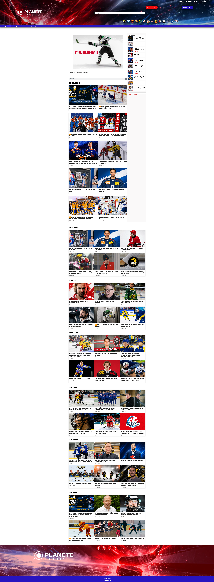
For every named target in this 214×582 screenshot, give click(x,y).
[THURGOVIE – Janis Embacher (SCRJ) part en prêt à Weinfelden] (132, 291)
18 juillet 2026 (98, 463)
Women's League (29, 26)
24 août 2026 (72, 137)
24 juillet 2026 (124, 516)
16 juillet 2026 (72, 485)
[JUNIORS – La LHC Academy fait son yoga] (106, 528)
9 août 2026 (72, 463)
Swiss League (22, 26)
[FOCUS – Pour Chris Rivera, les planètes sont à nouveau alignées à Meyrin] (132, 473)
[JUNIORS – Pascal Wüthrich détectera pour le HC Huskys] (132, 528)
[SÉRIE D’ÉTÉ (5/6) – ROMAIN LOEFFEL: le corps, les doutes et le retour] (81, 261)
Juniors (50, 26)
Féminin (55, 26)
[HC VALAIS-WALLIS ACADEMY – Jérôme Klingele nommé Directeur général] (106, 503)
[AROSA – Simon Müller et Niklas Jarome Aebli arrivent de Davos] (132, 315)
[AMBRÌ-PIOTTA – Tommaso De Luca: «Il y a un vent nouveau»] (112, 178)
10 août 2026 (72, 358)
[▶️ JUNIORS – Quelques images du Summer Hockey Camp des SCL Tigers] (81, 528)
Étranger (60, 26)
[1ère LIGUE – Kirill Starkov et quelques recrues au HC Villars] (107, 450)
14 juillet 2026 (124, 487)
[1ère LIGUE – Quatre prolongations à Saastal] (81, 473)
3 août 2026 (124, 435)
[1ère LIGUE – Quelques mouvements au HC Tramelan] (107, 473)
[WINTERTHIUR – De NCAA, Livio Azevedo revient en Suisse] (107, 343)
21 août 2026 (72, 275)
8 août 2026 (98, 356)
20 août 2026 (124, 275)
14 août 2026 (124, 328)
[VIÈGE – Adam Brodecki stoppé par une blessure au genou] (81, 291)
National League (14, 26)
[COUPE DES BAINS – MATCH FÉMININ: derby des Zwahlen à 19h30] (132, 398)
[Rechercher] (126, 79)
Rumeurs (8, 26)
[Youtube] (115, 548)
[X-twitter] (109, 548)
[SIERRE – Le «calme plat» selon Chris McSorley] (107, 291)
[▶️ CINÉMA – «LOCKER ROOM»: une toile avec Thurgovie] (107, 315)
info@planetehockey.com (53, 569)
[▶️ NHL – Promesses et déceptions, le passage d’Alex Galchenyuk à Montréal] (112, 95)
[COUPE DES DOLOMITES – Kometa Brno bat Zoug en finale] (112, 205)
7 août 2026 (124, 358)
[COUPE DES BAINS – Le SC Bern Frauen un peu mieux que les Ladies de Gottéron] (81, 398)
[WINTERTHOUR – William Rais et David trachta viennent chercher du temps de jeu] (132, 368)
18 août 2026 (72, 328)
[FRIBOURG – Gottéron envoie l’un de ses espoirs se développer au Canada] (132, 503)
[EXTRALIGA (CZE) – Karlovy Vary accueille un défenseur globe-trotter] (112, 150)
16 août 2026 (98, 328)
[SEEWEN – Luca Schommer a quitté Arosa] (81, 368)
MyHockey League (38, 26)
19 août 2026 (72, 435)
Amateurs (45, 26)
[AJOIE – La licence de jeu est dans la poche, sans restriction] (132, 261)
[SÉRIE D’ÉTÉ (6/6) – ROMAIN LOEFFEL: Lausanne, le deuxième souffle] (132, 238)
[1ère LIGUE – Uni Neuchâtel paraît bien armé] (132, 450)
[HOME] (6, 26)
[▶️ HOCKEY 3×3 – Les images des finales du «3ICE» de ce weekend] (83, 122)
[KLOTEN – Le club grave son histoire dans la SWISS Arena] (83, 178)
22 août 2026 (124, 251)
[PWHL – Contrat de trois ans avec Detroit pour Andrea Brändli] (107, 421)
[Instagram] (104, 548)
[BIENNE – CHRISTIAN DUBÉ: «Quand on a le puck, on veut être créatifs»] (107, 261)
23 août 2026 (72, 411)
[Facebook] (98, 548)
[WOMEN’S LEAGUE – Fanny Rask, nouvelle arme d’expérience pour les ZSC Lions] (81, 421)
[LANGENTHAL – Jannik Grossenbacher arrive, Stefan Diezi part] (107, 368)
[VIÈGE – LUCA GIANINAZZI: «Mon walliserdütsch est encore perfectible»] (81, 315)
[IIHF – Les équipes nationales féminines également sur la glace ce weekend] (107, 398)
